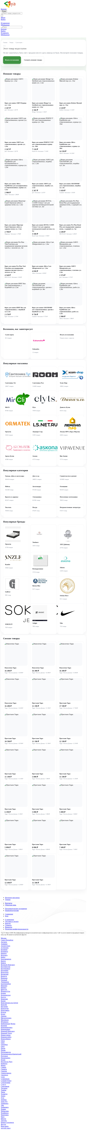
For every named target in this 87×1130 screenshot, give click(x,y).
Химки (3, 1109)
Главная (5, 42)
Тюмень (4, 1100)
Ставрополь (5, 1079)
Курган (3, 1012)
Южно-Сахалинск (7, 1122)
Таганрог (4, 1088)
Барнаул (4, 953)
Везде (4, 11)
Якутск (3, 1124)
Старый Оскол (6, 1081)
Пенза (3, 1048)
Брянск (3, 963)
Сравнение (9, 914)
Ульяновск (4, 1103)
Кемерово (4, 999)
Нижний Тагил (6, 1033)
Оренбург (4, 1044)
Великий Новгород (8, 965)
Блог (6, 916)
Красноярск (5, 1010)
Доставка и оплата (11, 921)
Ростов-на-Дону (6, 1062)
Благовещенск (6, 959)
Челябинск (5, 1113)
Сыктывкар (5, 1086)
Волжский (4, 974)
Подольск (4, 1056)
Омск (3, 1041)
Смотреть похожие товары (33, 60)
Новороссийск (6, 1037)
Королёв (4, 1005)
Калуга (3, 997)
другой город (6, 1128)
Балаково (4, 949)
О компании (9, 919)
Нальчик (4, 1025)
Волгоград (4, 972)
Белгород (4, 955)
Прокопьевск (5, 1058)
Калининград (6, 995)
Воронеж (4, 978)
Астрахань (4, 948)
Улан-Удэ (4, 1101)
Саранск (4, 1069)
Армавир (4, 944)
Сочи (3, 1077)
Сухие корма (18, 42)
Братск (3, 961)
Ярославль (4, 1126)
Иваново (4, 986)
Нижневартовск (6, 1027)
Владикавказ (5, 968)
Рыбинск (4, 1063)
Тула (2, 1098)
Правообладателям (12, 910)
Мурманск (4, 1022)
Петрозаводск (6, 1052)
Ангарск (4, 942)
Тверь (3, 1092)
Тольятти (4, 1094)
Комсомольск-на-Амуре (9, 1003)
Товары (11, 42)
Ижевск (3, 987)
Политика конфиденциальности (16, 929)
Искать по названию (12, 60)
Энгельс (4, 1120)
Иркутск (4, 989)
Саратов (4, 1071)
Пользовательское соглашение (16, 909)
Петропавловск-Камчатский (11, 1054)
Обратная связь (10, 905)
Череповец (5, 1115)
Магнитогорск (6, 1018)
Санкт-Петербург (7, 940)
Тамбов (3, 1090)
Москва (3, 938)
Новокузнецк (6, 1035)
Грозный (4, 980)
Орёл (3, 1043)
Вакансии (8, 927)
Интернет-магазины (12, 898)
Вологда (4, 976)
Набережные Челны (8, 1024)
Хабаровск (5, 1107)
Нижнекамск (5, 1029)
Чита (2, 1117)
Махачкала (5, 1020)
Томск (3, 1096)
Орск (3, 1046)
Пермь (3, 1050)
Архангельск (5, 946)
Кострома (4, 1006)
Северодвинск (6, 1073)
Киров (3, 1001)
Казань (3, 993)
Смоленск (4, 1075)
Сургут (3, 1084)
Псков (3, 1060)
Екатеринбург (6, 984)
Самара (3, 1067)
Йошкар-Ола (5, 991)
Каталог (4, 9)
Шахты (3, 1119)
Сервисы (8, 925)
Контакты (8, 903)
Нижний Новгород (8, 1031)
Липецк (3, 1016)
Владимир (4, 970)
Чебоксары (5, 1111)
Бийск (3, 957)
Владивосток (5, 967)
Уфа (2, 1105)
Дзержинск (5, 982)
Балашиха (4, 951)
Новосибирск (6, 1039)
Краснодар (5, 1008)
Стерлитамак (5, 1082)
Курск (3, 1014)
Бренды (8, 923)
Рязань (3, 1065)
